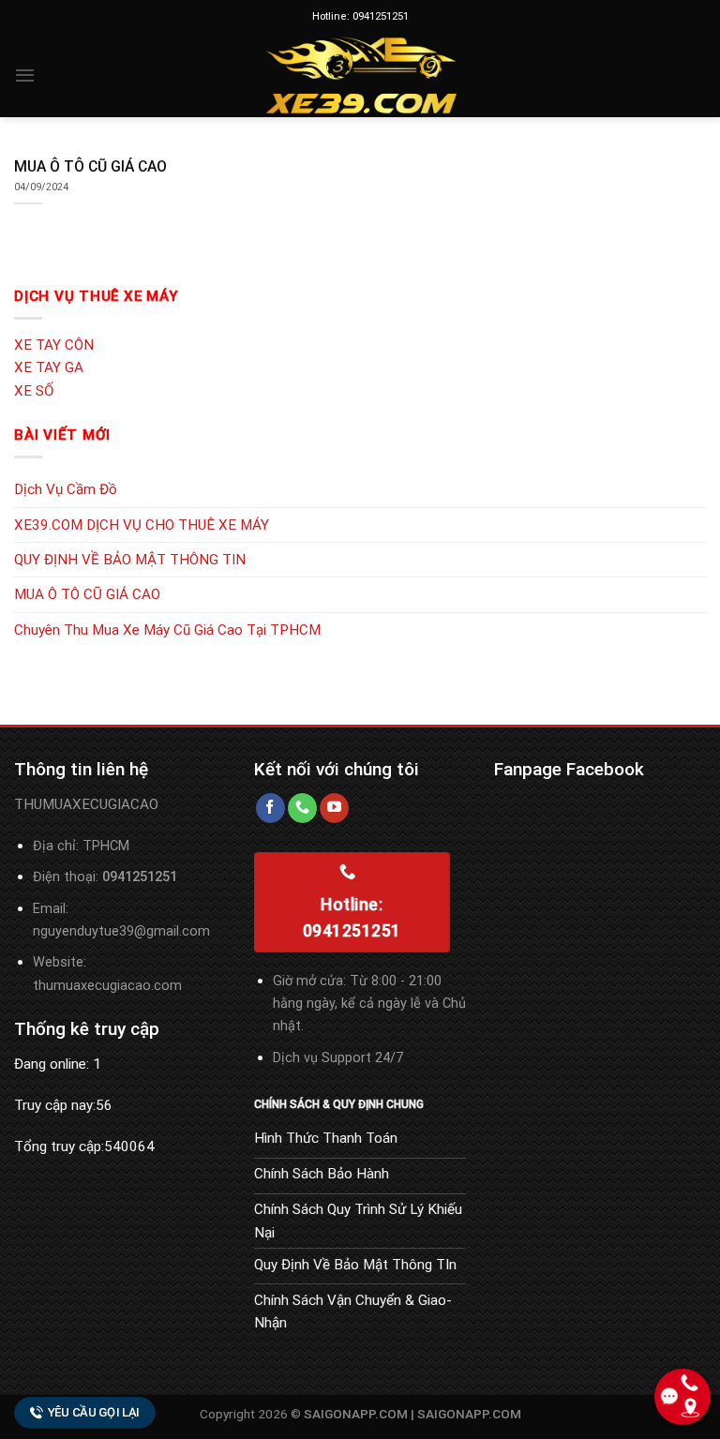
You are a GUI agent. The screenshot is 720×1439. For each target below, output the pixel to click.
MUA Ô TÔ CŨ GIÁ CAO (87, 594)
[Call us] (302, 808)
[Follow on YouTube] (334, 808)
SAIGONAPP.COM (469, 1413)
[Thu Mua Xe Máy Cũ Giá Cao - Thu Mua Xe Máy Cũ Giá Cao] (360, 75)
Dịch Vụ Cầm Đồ (65, 489)
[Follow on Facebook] (270, 808)
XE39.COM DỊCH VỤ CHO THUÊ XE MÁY (141, 525)
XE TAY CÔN (54, 345)
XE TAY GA (48, 367)
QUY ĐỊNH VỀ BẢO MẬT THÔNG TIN (130, 559)
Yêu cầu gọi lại (93, 1411)
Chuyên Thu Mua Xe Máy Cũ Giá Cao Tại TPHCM (167, 630)
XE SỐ (33, 390)
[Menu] (25, 74)
